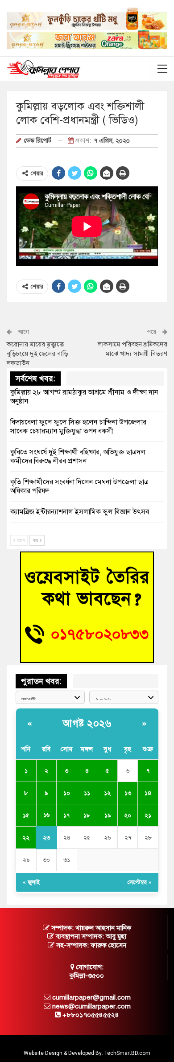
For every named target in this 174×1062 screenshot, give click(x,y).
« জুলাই (31, 882)
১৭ (66, 815)
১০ (66, 793)
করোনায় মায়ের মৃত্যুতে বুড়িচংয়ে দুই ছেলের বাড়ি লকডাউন (37, 353)
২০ (127, 815)
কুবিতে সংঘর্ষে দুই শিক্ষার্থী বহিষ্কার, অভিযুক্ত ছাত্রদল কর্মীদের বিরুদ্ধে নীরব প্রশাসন (77, 456)
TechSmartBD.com (127, 1053)
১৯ (107, 815)
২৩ (46, 837)
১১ (87, 793)
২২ (25, 837)
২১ (148, 815)
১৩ (127, 793)
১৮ (86, 815)
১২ (107, 793)
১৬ (46, 815)
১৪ (148, 793)
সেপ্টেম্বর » (140, 882)
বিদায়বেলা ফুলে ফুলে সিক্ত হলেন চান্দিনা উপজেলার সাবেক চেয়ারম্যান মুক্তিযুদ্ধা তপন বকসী (78, 427)
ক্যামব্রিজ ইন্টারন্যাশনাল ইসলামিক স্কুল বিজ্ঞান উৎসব (79, 511)
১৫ (26, 815)
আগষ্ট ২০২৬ (87, 723)
